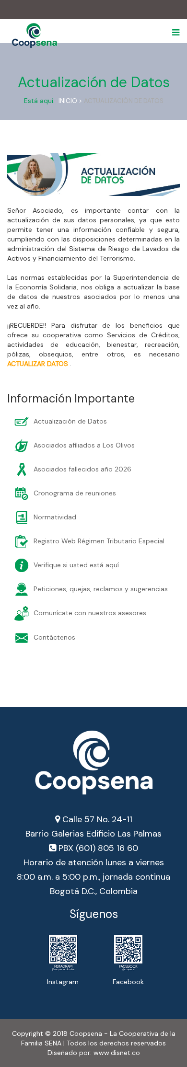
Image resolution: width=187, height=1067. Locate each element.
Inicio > (70, 101)
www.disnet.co (117, 1052)
